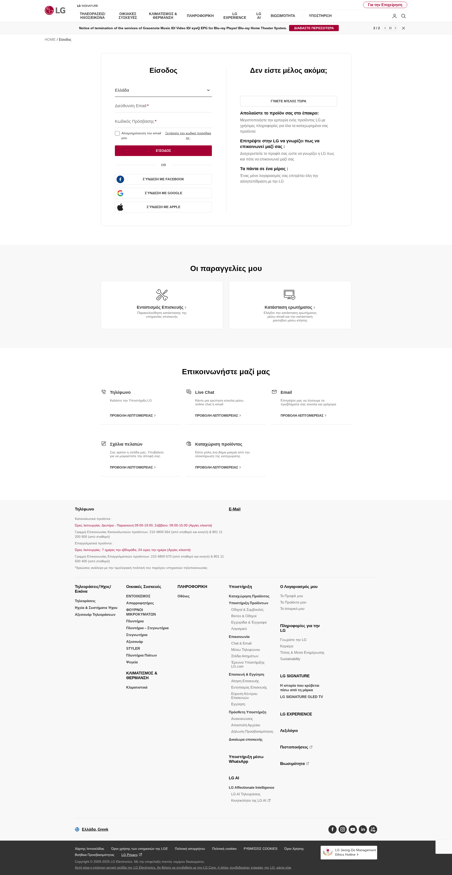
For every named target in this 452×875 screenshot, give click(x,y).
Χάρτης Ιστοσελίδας (89, 848)
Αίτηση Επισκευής (245, 681)
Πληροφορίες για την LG (300, 628)
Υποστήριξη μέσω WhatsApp (246, 759)
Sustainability (290, 659)
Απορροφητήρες (140, 603)
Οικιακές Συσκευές (143, 586)
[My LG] (394, 16)
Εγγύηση (238, 704)
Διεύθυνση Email (132, 105)
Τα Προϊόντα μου (293, 602)
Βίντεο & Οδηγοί (243, 616)
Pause (390, 28)
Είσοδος (163, 150)
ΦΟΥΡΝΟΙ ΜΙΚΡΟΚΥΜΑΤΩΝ (141, 612)
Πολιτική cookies (224, 848)
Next (395, 28)
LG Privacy (129, 855)
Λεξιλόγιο (289, 730)
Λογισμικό (239, 629)
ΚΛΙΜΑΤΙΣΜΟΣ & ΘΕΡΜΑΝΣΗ (141, 675)
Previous (385, 28)
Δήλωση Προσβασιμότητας (252, 731)
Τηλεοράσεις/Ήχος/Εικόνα (93, 589)
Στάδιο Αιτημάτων (244, 656)
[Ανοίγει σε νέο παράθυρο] (332, 829)
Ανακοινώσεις (242, 719)
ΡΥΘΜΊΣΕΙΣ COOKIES (260, 848)
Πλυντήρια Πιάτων (141, 655)
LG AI (234, 778)
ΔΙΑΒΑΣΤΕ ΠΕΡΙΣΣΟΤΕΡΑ (314, 28)
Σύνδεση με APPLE (163, 207)
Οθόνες (184, 596)
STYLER (133, 648)
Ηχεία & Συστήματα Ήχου (96, 608)
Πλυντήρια (135, 621)
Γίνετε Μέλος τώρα (288, 101)
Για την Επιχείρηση (385, 5)
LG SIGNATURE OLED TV (301, 697)
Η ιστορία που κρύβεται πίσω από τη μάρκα (299, 687)
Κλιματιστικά (136, 687)
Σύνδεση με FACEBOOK (163, 179)
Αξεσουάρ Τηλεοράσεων (95, 614)
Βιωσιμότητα (292, 763)
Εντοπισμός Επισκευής (249, 687)
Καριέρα (286, 646)
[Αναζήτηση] (403, 16)
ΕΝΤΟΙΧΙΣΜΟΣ (138, 596)
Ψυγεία (132, 662)
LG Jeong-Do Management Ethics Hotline (355, 852)
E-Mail (235, 509)
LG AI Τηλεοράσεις (245, 794)
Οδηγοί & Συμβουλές (247, 610)
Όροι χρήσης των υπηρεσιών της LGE (139, 848)
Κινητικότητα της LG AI (248, 800)
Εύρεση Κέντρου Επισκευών (244, 696)
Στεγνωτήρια (136, 635)
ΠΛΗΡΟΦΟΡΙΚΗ (192, 586)
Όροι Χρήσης (294, 848)
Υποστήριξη (240, 586)
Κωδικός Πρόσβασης (135, 121)
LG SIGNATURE (295, 676)
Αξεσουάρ (134, 642)
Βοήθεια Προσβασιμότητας (94, 855)
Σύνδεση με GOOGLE (163, 193)
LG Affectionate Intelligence (251, 787)
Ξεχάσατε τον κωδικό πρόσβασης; (188, 135)
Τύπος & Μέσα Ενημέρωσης (302, 652)
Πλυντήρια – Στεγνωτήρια (147, 628)
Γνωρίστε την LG (293, 640)
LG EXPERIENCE (296, 714)
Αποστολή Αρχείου (245, 725)
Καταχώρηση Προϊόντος (249, 596)
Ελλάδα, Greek (95, 829)
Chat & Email (241, 643)
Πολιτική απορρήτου (190, 848)
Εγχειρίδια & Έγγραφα (249, 622)
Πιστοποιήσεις (294, 747)
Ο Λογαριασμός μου (299, 586)
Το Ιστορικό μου (292, 609)
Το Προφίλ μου (291, 596)
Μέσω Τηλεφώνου (245, 650)
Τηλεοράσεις (85, 601)
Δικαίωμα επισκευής (246, 739)
